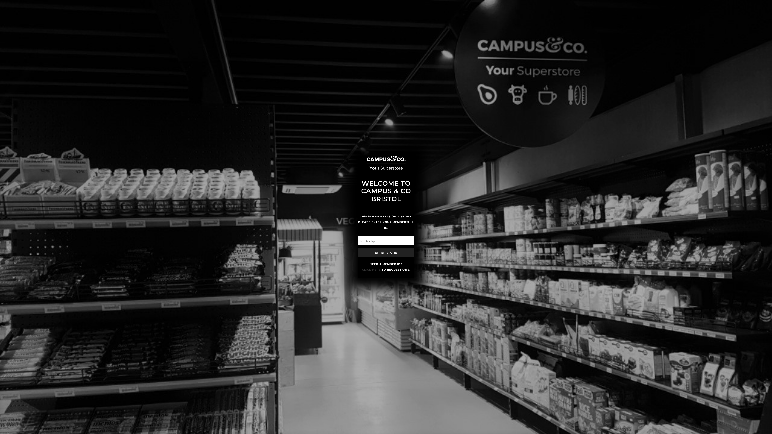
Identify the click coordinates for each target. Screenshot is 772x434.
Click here (371, 269)
